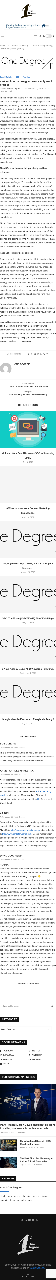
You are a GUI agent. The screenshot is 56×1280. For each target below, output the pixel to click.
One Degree (15, 88)
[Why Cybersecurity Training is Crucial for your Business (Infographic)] (28, 539)
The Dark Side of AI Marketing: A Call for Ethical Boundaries (36, 1160)
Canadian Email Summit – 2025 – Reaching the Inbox (36, 1142)
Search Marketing (20, 45)
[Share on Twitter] (31, 354)
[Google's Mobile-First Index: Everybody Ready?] (28, 695)
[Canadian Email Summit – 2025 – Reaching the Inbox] (8, 1145)
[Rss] (37, 1219)
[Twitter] (22, 1219)
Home (2, 45)
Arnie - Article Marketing (17, 771)
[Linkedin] (26, 1219)
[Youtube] (29, 1219)
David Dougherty (11, 856)
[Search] (39, 36)
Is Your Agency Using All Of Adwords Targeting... (28, 669)
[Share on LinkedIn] (35, 354)
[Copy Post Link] (44, 354)
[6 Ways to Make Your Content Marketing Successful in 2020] (28, 484)
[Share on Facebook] (28, 354)
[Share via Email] (47, 354)
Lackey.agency (37, 1268)
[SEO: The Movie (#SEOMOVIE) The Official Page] (28, 594)
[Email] (33, 1219)
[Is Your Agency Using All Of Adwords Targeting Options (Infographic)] (28, 645)
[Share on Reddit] (38, 354)
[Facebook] (19, 1219)
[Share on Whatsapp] (41, 354)
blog (39, 799)
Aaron (4, 813)
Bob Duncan (8, 743)
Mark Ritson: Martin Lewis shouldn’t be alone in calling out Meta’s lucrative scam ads (28, 1126)
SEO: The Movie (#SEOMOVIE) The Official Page (28, 618)
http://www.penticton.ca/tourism (17, 834)
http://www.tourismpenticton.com (25, 830)
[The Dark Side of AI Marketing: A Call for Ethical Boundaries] (8, 1162)
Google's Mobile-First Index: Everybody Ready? (28, 719)
